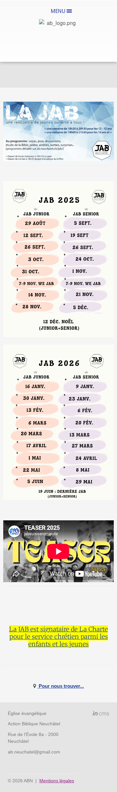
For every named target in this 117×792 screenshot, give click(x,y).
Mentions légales (56, 780)
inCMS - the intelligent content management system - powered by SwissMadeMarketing (101, 714)
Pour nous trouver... (60, 686)
